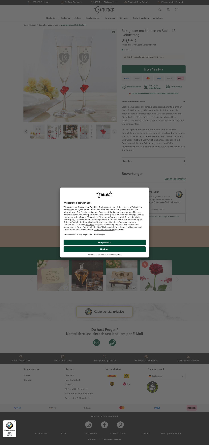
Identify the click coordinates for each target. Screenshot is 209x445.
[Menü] (14, 422)
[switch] (9, 434)
